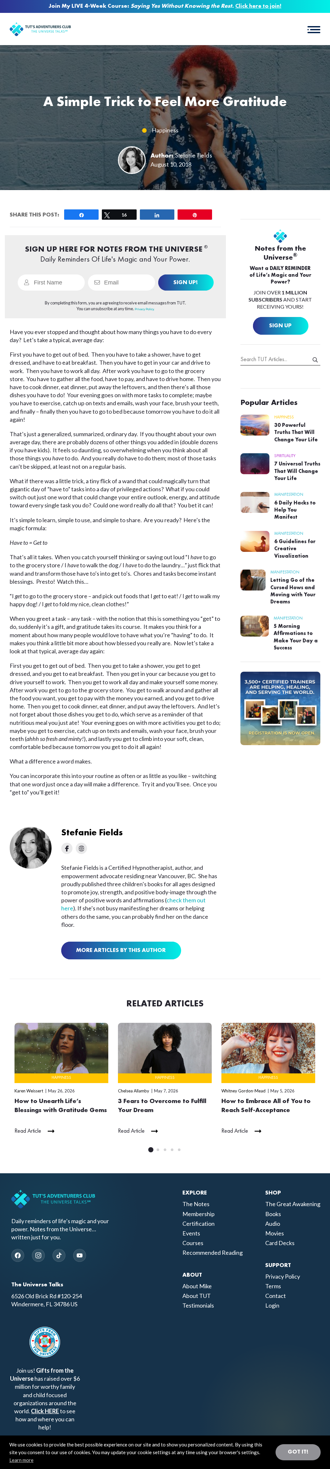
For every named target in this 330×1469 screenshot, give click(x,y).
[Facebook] (17, 1255)
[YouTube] (79, 1255)
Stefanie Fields (193, 156)
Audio (272, 1223)
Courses (192, 1242)
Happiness (165, 130)
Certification (198, 1223)
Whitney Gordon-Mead (243, 1090)
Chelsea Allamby (133, 1090)
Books (273, 1213)
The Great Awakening (292, 1203)
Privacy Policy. (144, 309)
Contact (275, 1295)
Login (272, 1305)
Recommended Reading (212, 1252)
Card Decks (280, 1242)
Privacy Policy (282, 1276)
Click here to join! (258, 6)
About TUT (196, 1295)
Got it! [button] (298, 1452)
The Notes (195, 1203)
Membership (198, 1213)
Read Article (28, 1131)
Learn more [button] (21, 1460)
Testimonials (198, 1305)
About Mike (197, 1286)
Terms (273, 1286)
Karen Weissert (29, 1090)
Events (191, 1233)
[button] (313, 29)
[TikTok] (59, 1255)
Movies (274, 1233)
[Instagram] (38, 1255)
